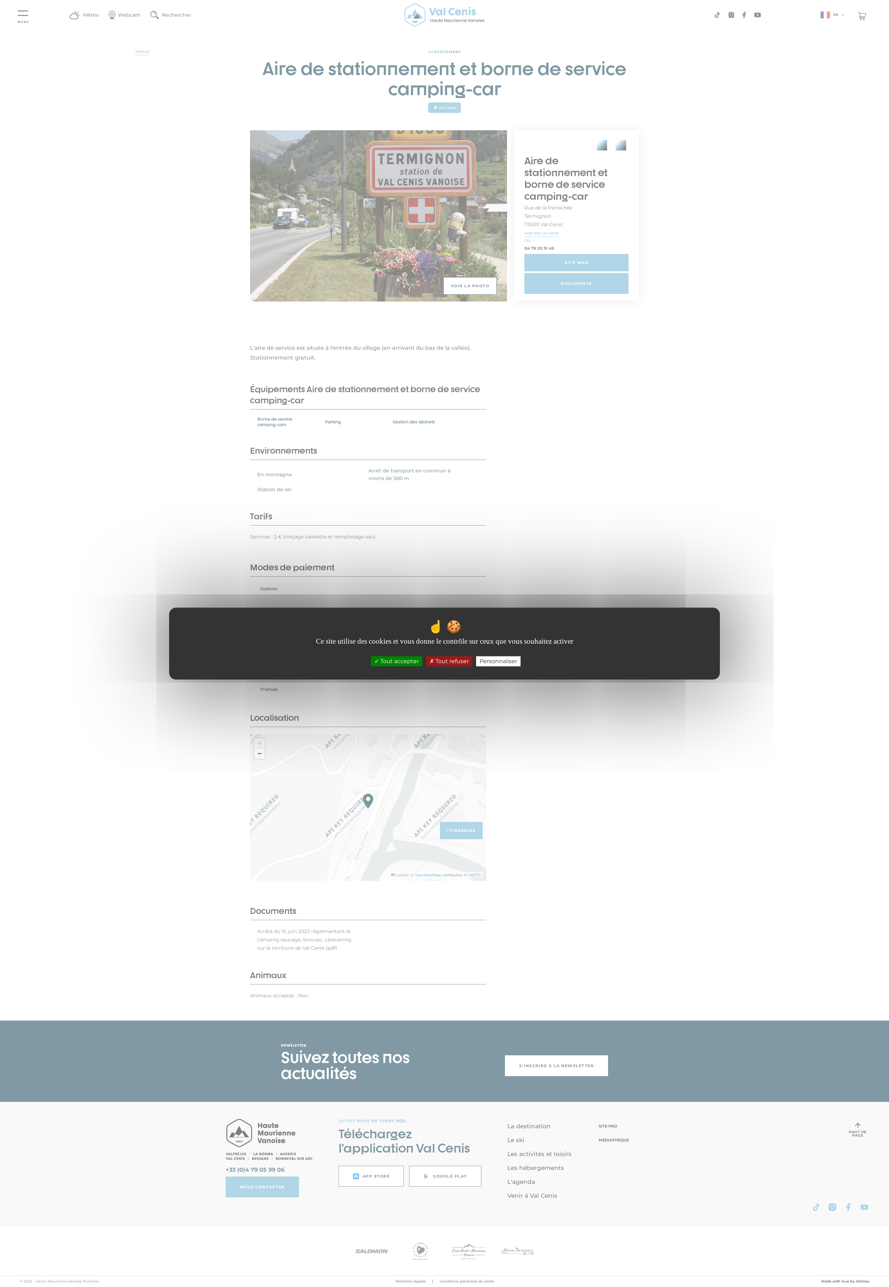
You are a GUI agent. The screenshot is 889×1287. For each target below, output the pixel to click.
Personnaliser (498, 661)
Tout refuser (451, 661)
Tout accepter (399, 661)
